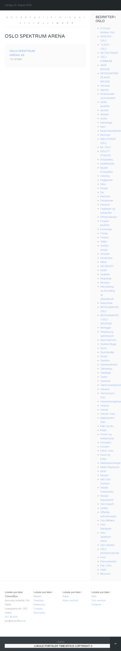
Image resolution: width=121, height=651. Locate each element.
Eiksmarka (39, 612)
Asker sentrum (70, 600)
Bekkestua (39, 604)
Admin (61, 641)
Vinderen (96, 604)
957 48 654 (11, 616)
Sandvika (39, 600)
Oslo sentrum (98, 600)
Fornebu (38, 608)
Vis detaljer (16, 59)
